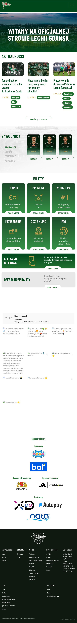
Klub (14, 102)
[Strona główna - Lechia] (6, 6)
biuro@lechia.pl (67, 571)
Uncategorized (43, 97)
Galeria (66, 98)
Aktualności (68, 94)
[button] (73, 131)
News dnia (16, 106)
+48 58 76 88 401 (70, 568)
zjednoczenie (72, 619)
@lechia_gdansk (20, 316)
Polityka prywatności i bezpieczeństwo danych (25, 618)
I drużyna (15, 97)
